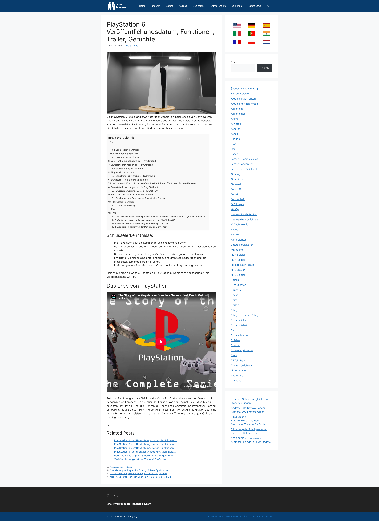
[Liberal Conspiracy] (117, 6)
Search (235, 62)
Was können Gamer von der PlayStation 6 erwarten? (142, 227)
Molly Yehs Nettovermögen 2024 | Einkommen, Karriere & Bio (140, 477)
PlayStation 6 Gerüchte (123, 172)
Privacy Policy (215, 516)
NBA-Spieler (238, 259)
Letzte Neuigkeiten (242, 244)
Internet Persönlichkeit (244, 214)
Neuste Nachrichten (243, 264)
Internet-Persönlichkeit (244, 219)
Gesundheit (238, 199)
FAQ (114, 212)
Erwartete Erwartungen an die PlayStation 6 (135, 187)
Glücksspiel (237, 204)
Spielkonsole (162, 470)
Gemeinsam (238, 179)
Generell (236, 184)
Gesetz (235, 194)
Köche (234, 229)
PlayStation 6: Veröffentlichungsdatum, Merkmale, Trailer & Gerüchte (248, 420)
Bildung (235, 138)
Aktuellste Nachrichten (244, 103)
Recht (234, 295)
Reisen (235, 305)
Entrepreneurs (218, 5)
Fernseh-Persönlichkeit (244, 159)
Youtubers (237, 5)
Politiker (235, 279)
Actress (183, 5)
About (269, 516)
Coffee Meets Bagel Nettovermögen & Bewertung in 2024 (138, 473)
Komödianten (239, 239)
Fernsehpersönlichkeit (244, 169)
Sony (143, 470)
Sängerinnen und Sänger (245, 315)
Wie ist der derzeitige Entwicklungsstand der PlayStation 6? (146, 220)
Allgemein (237, 108)
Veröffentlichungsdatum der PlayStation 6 (134, 160)
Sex (233, 330)
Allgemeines (238, 113)
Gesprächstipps (118, 470)
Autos (234, 133)
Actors (169, 5)
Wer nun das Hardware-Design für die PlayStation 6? (142, 223)
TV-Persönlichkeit (241, 365)
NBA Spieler (238, 254)
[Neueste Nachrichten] (121, 467)
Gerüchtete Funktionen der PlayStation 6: (135, 176)
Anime (235, 118)
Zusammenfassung (126, 205)
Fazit (114, 209)
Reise (234, 300)
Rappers (155, 5)
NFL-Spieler (238, 274)
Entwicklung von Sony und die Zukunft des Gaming (140, 198)
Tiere (234, 355)
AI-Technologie (240, 93)
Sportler (235, 345)
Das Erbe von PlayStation (124, 153)
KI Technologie (239, 224)
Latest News (254, 5)
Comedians (199, 5)
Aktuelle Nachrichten (243, 98)
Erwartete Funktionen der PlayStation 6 (132, 164)
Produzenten (238, 284)
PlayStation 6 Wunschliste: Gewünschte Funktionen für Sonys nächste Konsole (153, 183)
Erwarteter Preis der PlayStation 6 (129, 179)
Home (142, 5)
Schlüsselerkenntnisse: (128, 150)
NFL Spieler (238, 269)
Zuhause (236, 380)
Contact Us (257, 516)
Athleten (236, 123)
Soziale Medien (240, 335)
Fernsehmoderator (242, 164)
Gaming (235, 174)
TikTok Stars (238, 360)
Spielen (151, 470)
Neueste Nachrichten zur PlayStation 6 (132, 194)
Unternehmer (239, 370)
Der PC (235, 149)
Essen (234, 154)
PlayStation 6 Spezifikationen (127, 168)
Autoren (235, 128)
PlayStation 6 (133, 470)
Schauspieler (238, 320)
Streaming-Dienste (242, 350)
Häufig (235, 209)
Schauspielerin (239, 325)
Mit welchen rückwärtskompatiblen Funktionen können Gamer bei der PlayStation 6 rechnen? (161, 216)
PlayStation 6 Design (123, 202)
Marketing (237, 249)
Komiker (235, 234)
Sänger (235, 310)
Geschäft (236, 189)
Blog (233, 143)
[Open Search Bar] (268, 6)
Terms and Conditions (237, 516)
